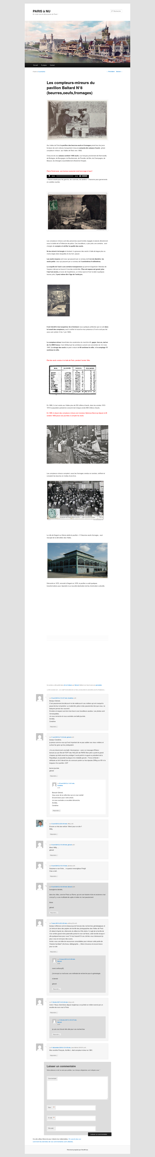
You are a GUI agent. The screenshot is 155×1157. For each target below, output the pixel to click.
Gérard (77, 685)
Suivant (119, 71)
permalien (99, 685)
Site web (50, 1128)
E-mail (51, 1117)
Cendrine (70, 698)
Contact (52, 65)
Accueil (35, 65)
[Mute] (80, 176)
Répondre (53, 726)
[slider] (85, 176)
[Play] (49, 176)
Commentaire (52, 1078)
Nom (51, 1107)
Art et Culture (68, 685)
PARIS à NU (41, 11)
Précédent (111, 71)
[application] (68, 176)
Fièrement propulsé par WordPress (77, 1150)
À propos (44, 65)
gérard (69, 737)
